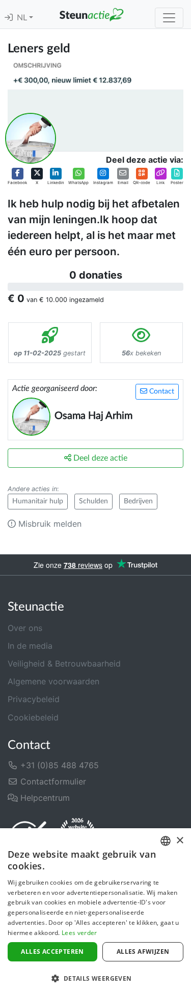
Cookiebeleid (33, 717)
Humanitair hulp (37, 501)
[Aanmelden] (9, 18)
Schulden (93, 501)
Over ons (25, 628)
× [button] (179, 840)
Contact (160, 391)
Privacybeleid (34, 699)
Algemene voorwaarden (53, 681)
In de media (30, 646)
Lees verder (79, 932)
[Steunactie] (91, 14)
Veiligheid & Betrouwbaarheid (64, 663)
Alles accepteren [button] (52, 951)
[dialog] (95, 912)
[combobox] (165, 841)
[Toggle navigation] (169, 18)
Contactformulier (52, 781)
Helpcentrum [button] (44, 798)
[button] (17, 176)
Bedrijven (138, 501)
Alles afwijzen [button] (143, 951)
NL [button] (23, 18)
